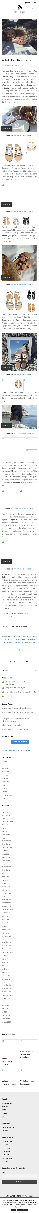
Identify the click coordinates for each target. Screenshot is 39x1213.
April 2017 (5, 969)
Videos (4, 798)
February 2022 (6, 815)
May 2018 (5, 923)
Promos (4, 792)
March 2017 (6, 972)
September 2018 (7, 909)
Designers (5, 1106)
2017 (3, 940)
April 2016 (5, 1012)
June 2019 (5, 877)
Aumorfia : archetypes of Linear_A (7, 1061)
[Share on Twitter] (19, 650)
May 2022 (5, 812)
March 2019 (6, 887)
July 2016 (5, 1002)
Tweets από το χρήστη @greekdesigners (16, 750)
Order (6, 1145)
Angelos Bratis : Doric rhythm (15, 688)
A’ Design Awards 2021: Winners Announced (17, 729)
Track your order (7, 1158)
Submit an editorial (8, 1127)
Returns (6, 1155)
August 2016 (6, 998)
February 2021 (6, 835)
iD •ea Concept (7, 1103)
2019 (3, 864)
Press (3, 785)
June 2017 (5, 962)
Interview (5, 775)
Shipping (7, 1151)
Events (4, 765)
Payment (7, 1148)
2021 (3, 819)
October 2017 (6, 949)
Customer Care (7, 1141)
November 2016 (7, 988)
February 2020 (6, 861)
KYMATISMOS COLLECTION (19, 136)
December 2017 (7, 942)
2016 (3, 982)
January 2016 (6, 1022)
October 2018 (6, 906)
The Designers (14, 636)
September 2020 (7, 847)
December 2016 (7, 985)
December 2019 (7, 867)
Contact (4, 1113)
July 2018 (5, 916)
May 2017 (5, 966)
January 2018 (6, 936)
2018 (3, 897)
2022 (3, 810)
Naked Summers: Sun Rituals (11, 725)
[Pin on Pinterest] (23, 650)
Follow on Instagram (20, 741)
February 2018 (6, 933)
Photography (6, 782)
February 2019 (6, 890)
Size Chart (5, 1161)
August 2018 (6, 913)
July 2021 (5, 825)
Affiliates (5, 1131)
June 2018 (5, 919)
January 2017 (6, 979)
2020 (3, 838)
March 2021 (6, 831)
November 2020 (7, 844)
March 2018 (6, 930)
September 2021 (7, 821)
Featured (5, 768)
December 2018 (7, 899)
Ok (13, 1210)
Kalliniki (17, 642)
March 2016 (6, 1015)
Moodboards (6, 778)
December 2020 (7, 841)
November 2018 (7, 903)
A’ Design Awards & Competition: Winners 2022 (17, 708)
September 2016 (7, 995)
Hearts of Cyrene (11, 696)
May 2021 (5, 828)
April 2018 (5, 926)
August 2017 (6, 956)
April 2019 (5, 883)
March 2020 (6, 857)
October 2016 (6, 992)
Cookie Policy (23, 1210)
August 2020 (6, 851)
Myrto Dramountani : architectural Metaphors (28, 1054)
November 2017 (7, 945)
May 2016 (5, 1008)
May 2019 (5, 880)
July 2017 (5, 959)
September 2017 (7, 952)
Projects (4, 788)
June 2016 (5, 1005)
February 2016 (6, 1019)
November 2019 (7, 870)
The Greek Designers (28, 642)
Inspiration (5, 772)
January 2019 (6, 893)
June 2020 (5, 854)
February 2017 (6, 976)
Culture (4, 761)
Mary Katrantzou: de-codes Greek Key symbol (21, 692)
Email (3, 1172)
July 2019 (5, 873)
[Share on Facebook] (16, 650)
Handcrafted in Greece (19, 639)
